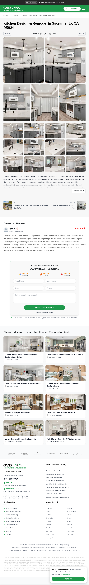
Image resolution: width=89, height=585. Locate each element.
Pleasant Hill (64, 562)
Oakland (49, 525)
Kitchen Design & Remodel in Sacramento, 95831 (39, 15)
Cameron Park (15, 559)
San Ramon (59, 564)
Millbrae (21, 562)
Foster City (30, 560)
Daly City (52, 559)
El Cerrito (73, 559)
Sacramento (70, 534)
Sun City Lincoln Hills (22, 565)
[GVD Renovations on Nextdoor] (27, 497)
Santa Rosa (70, 531)
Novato (69, 521)
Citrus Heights (34, 559)
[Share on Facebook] (40, 33)
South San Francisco (11, 565)
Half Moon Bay (53, 560)
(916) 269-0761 (10, 479)
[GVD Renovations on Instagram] (14, 497)
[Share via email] (54, 33)
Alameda (40, 557)
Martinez (10, 562)
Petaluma (70, 525)
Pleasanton (70, 562)
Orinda (48, 562)
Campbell (22, 559)
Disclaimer (67, 550)
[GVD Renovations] (13, 9)
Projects (15, 15)
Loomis (83, 560)
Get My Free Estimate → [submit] (44, 307)
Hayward (60, 560)
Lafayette (65, 560)
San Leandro (42, 564)
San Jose (49, 531)
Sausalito (76, 564)
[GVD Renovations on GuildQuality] (18, 497)
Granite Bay (50, 518)
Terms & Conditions (55, 550)
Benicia (67, 557)
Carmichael (27, 559)
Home (5, 15)
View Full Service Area (52, 538)
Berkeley (49, 508)
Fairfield (22, 560)
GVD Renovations (24, 548)
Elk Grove (49, 515)
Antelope (53, 557)
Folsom (69, 515)
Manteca (5, 562)
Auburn (57, 557)
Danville (57, 559)
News (25, 550)
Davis (48, 511)
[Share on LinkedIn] (49, 33)
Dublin (64, 559)
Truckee (33, 565)
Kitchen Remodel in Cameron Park (64, 206)
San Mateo (48, 564)
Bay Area (62, 557)
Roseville (70, 528)
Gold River (41, 560)
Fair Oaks (16, 560)
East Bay (68, 559)
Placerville (58, 562)
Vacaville (43, 565)
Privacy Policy (41, 550)
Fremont (36, 560)
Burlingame (9, 559)
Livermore (78, 560)
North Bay (49, 521)
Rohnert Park (26, 564)
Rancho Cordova (78, 562)
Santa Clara (65, 564)
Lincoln (69, 518)
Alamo (44, 557)
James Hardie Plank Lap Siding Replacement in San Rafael (31, 206)
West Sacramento (57, 565)
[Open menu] (84, 9)
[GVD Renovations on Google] (10, 497)
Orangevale (43, 562)
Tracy (29, 565)
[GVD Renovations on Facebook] (5, 497)
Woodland (64, 565)
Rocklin (48, 528)
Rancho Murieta (7, 564)
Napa (24, 562)
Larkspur (69, 560)
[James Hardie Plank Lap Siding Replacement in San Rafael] (7, 205)
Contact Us (76, 550)
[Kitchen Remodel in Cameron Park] (81, 205)
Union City (37, 565)
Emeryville (11, 560)
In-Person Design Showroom (55, 481)
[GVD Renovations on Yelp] (23, 497)
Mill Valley (15, 562)
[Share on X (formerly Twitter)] (45, 33)
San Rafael (53, 564)
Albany (48, 557)
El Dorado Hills (71, 511)
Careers (32, 550)
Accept (68, 579)
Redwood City (15, 564)
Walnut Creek (50, 534)
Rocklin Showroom (15, 550)
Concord (69, 508)
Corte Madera (46, 559)
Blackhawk (76, 557)
